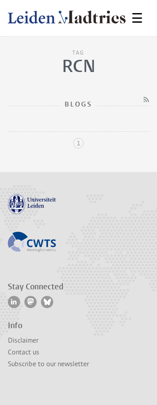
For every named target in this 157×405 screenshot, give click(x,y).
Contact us (23, 352)
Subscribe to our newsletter (48, 364)
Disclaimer (23, 340)
